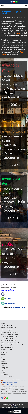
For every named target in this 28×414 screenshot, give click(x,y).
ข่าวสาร (3, 358)
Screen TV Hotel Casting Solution (9, 340)
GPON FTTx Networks (6, 325)
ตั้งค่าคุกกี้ (10, 411)
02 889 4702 (13, 382)
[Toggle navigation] (26, 5)
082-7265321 (15, 381)
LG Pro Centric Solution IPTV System (10, 336)
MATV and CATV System (7, 331)
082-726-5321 (22, 307)
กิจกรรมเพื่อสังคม (5, 356)
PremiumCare (4, 367)
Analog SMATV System (6, 350)
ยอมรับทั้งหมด (17, 411)
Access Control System (6, 346)
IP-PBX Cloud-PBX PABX (7, 348)
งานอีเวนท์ (3, 362)
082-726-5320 (14, 307)
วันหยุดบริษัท (4, 363)
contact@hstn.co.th (10, 303)
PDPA (2, 365)
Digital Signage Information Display (10, 342)
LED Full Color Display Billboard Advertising (12, 344)
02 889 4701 (6, 382)
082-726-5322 (5, 309)
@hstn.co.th (8, 298)
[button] (22, 5)
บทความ (3, 360)
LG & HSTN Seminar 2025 (7, 376)
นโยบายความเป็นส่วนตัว (19, 407)
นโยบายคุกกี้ (7, 408)
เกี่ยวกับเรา (3, 354)
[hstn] (3, 294)
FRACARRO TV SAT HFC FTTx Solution (10, 333)
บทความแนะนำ (4, 375)
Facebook (7, 294)
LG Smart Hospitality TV (7, 338)
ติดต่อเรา (3, 373)
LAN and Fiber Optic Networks (8, 327)
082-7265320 (8, 381)
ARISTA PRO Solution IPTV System (9, 335)
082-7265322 (23, 381)
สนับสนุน (3, 371)
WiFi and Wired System (7, 329)
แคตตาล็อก (3, 369)
